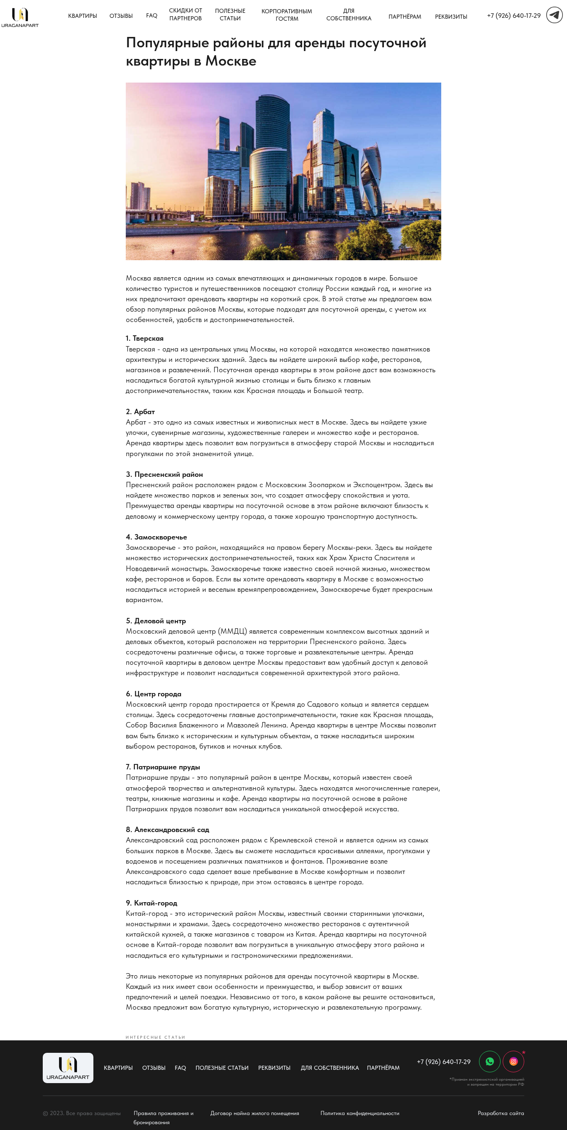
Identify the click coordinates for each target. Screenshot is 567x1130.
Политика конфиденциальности (359, 1113)
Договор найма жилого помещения (254, 1113)
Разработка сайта (501, 1113)
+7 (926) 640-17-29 (514, 16)
